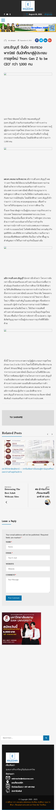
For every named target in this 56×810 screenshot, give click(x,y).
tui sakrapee (12, 40)
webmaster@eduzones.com (22, 778)
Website (10, 564)
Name (9, 542)
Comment (11, 575)
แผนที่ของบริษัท (17, 782)
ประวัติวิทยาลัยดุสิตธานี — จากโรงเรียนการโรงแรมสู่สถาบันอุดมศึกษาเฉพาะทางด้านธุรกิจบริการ (28, 470)
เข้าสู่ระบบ (48, 14)
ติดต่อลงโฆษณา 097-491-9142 (23, 787)
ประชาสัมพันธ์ (17, 791)
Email (9, 553)
